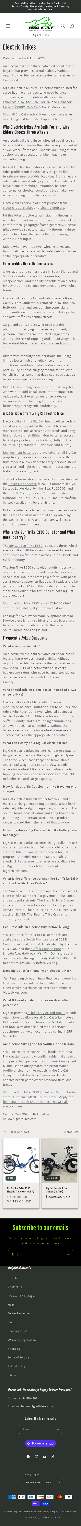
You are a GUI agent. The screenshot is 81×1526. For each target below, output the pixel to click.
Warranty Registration (22, 1340)
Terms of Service (18, 1357)
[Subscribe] (68, 1254)
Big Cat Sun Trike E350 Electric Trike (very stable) (20, 1190)
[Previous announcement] (7, 6)
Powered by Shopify (47, 1511)
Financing (14, 1348)
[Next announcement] (73, 6)
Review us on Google (21, 1296)
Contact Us (15, 1287)
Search (12, 1278)
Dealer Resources (19, 1313)
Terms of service (52, 1517)
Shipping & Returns (20, 1331)
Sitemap (13, 1375)
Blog (10, 1322)
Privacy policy (31, 1517)
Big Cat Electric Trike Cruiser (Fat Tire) (56, 1190)
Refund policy (17, 1366)
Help (11, 1304)
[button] (8, 26)
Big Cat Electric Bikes (25, 1511)
